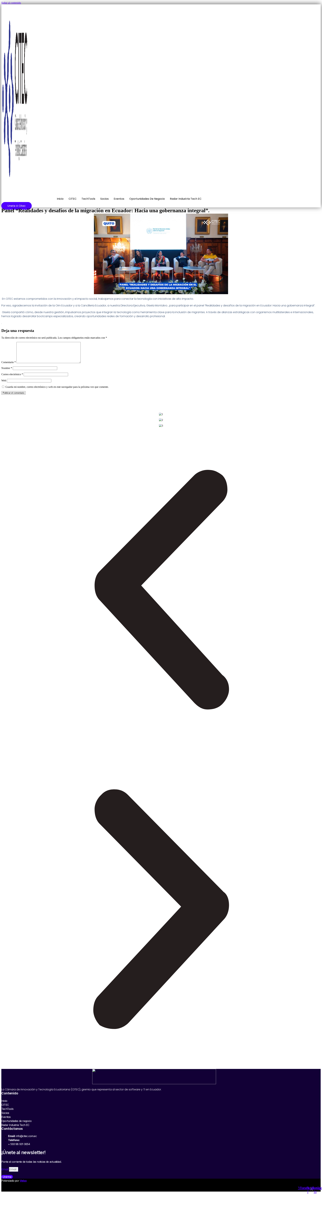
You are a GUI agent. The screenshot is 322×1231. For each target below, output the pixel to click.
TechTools (88, 199)
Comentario (8, 362)
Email (5, 1169)
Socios (104, 199)
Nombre (6, 368)
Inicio (60, 199)
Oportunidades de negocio (147, 199)
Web (3, 380)
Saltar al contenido (11, 2)
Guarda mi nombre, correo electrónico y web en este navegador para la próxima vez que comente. (57, 386)
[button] (161, 589)
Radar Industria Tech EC (185, 199)
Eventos (119, 199)
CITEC (72, 199)
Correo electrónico (12, 374)
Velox (23, 1180)
